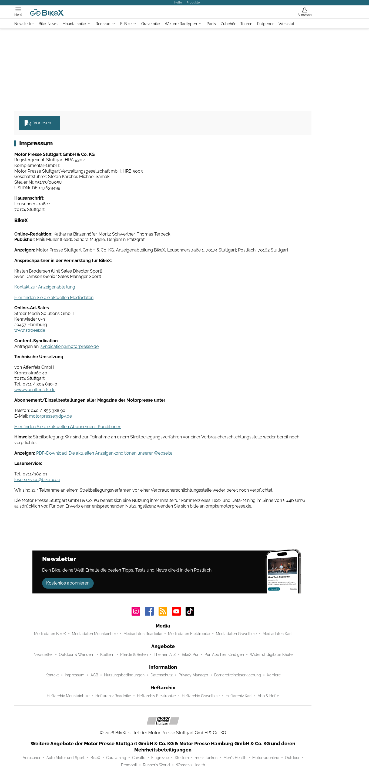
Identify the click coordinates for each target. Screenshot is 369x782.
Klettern (107, 654)
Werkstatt (287, 24)
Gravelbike (150, 24)
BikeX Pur (190, 654)
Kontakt (52, 675)
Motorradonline (265, 758)
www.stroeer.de (29, 330)
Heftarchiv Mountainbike (68, 696)
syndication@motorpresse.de (70, 346)
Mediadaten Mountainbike (95, 634)
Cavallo (138, 758)
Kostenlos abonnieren (67, 583)
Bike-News (48, 24)
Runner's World (156, 765)
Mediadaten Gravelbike (236, 634)
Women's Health (190, 765)
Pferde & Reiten (134, 654)
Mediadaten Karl (277, 634)
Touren (246, 24)
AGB (94, 675)
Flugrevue (160, 758)
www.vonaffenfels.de (34, 389)
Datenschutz (161, 675)
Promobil (129, 765)
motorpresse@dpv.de (50, 416)
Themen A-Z (165, 654)
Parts (211, 24)
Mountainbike (74, 24)
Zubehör (228, 24)
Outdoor (292, 758)
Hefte (178, 2)
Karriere (274, 675)
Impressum (75, 675)
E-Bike (126, 24)
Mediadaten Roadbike (142, 634)
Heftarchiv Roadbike (113, 696)
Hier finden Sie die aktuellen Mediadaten (53, 297)
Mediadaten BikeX (50, 634)
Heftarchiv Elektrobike (156, 696)
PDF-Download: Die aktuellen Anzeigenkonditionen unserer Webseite (104, 453)
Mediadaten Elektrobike (189, 634)
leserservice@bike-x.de (37, 479)
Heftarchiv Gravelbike (201, 696)
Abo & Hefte (268, 696)
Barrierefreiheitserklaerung (237, 675)
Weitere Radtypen (181, 24)
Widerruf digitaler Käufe (271, 654)
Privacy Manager (193, 675)
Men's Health (234, 758)
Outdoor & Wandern (76, 654)
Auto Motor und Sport (65, 758)
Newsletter (24, 24)
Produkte (193, 2)
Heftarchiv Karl (239, 696)
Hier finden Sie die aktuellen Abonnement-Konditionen (67, 426)
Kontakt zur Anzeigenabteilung (44, 287)
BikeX (95, 758)
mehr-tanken (206, 758)
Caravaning (116, 758)
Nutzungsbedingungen (124, 675)
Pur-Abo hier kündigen (224, 654)
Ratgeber (265, 24)
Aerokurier (32, 758)
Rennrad (103, 24)
